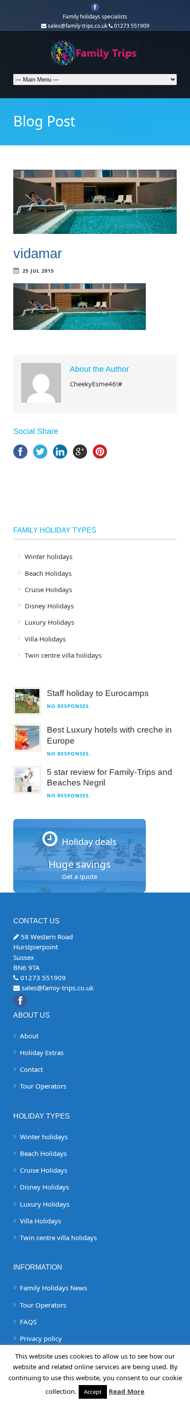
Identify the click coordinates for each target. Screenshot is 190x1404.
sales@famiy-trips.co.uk (58, 987)
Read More (126, 1391)
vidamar (37, 253)
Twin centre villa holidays (63, 655)
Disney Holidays (49, 605)
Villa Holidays (45, 638)
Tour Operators (43, 1086)
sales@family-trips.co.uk (77, 26)
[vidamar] (95, 202)
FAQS (28, 1321)
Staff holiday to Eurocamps (98, 693)
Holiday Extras (42, 1052)
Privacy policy (41, 1338)
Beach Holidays (48, 573)
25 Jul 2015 (38, 270)
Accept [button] (93, 1392)
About (29, 1035)
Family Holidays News (53, 1287)
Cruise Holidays (48, 589)
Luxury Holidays (49, 622)
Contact (31, 1069)
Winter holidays (48, 556)
